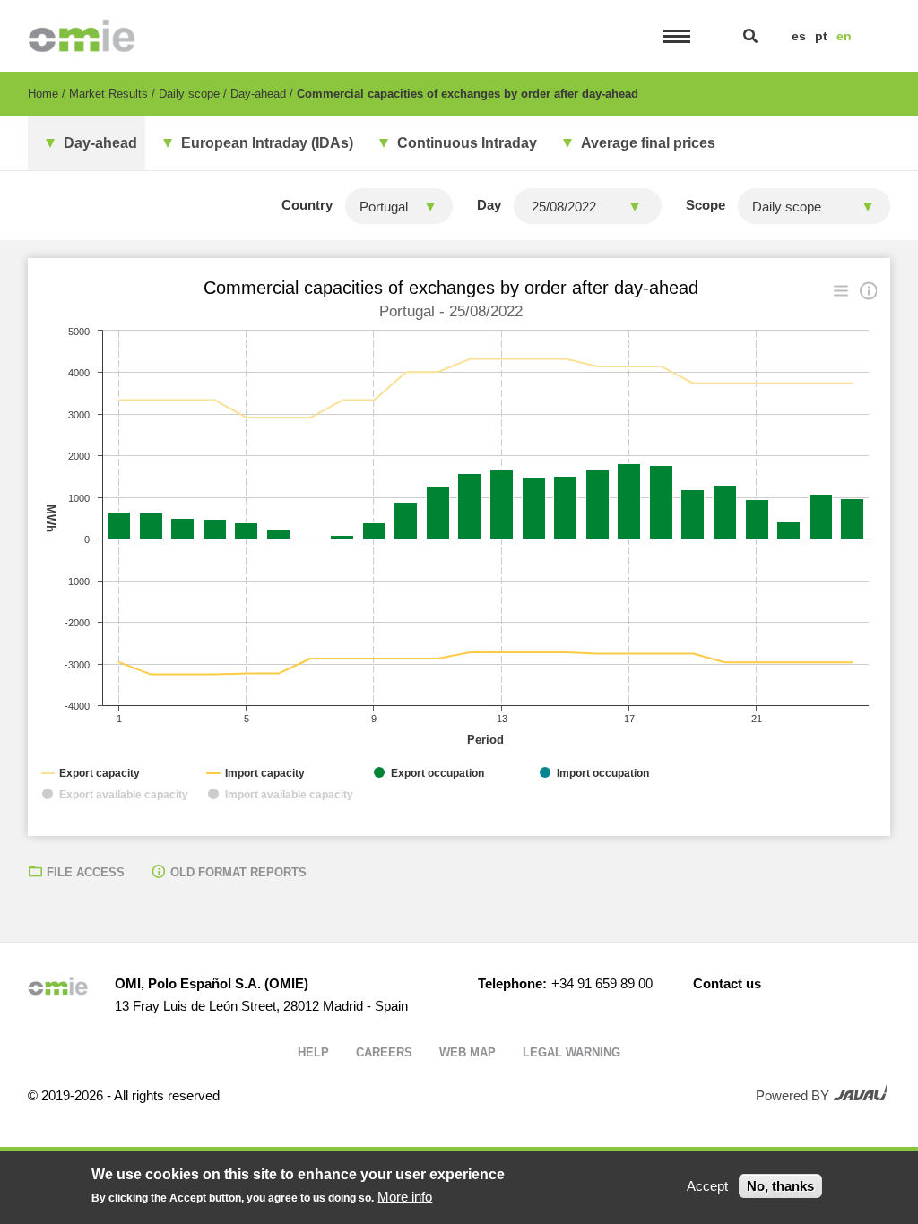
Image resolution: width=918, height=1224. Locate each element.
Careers (384, 1052)
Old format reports (238, 872)
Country (307, 204)
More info (404, 1196)
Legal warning (571, 1052)
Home (43, 93)
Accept (707, 1186)
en (844, 36)
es (799, 36)
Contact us (727, 983)
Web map (467, 1052)
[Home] (82, 36)
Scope (705, 204)
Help (313, 1052)
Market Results (108, 93)
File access (86, 872)
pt (821, 36)
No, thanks (780, 1186)
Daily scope (189, 93)
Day (489, 204)
